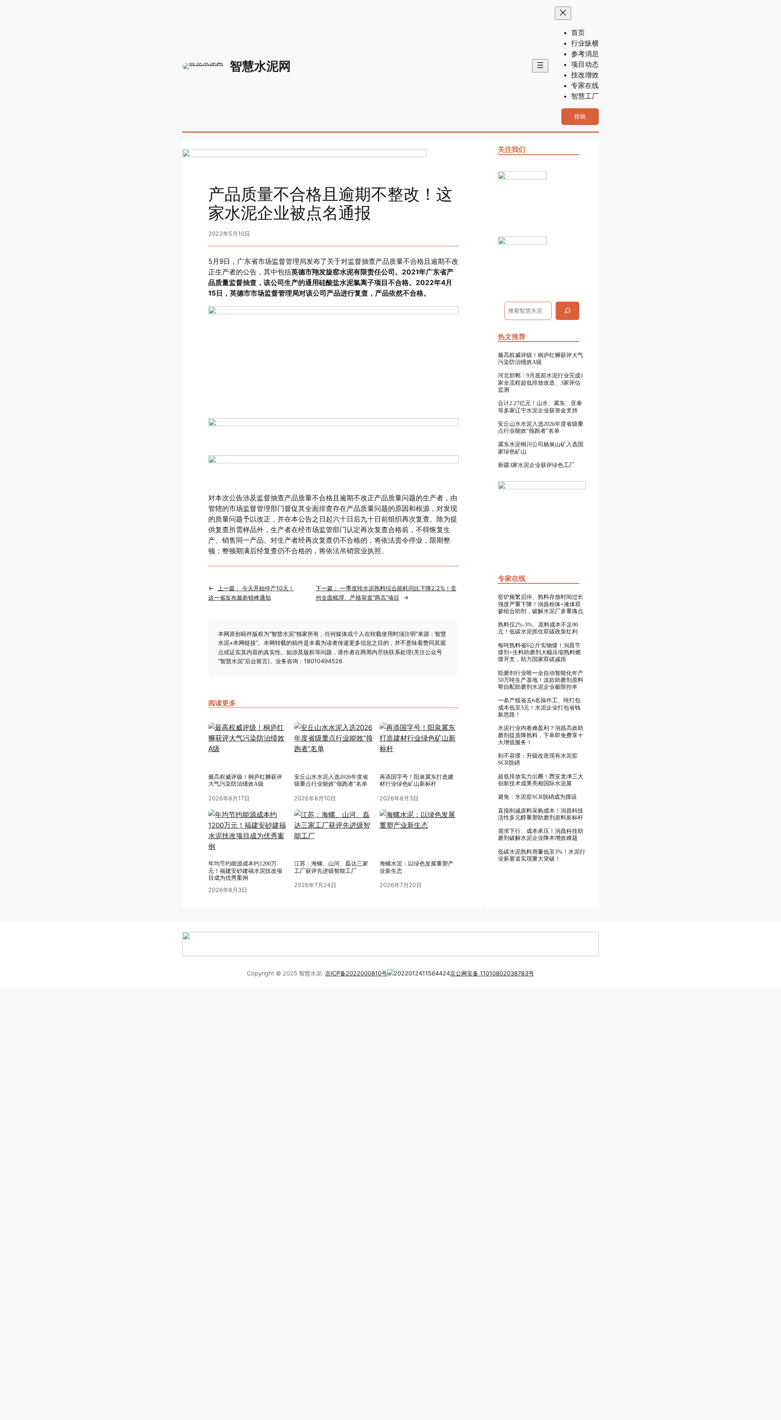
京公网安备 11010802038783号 (492, 973)
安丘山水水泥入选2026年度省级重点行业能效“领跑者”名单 (331, 780)
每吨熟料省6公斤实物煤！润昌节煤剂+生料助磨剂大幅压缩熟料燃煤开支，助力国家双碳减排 (539, 652)
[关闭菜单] (563, 13)
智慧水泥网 (260, 66)
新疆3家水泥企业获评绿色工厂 (536, 465)
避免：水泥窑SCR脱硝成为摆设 (537, 796)
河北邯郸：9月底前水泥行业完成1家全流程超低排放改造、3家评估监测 (540, 382)
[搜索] (567, 311)
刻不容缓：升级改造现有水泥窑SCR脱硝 (538, 759)
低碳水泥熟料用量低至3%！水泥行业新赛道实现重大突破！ (541, 855)
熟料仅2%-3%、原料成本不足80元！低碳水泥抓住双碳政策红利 (538, 628)
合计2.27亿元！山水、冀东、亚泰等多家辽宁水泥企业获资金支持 (540, 406)
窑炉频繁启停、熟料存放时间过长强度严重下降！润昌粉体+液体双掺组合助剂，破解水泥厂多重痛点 (540, 604)
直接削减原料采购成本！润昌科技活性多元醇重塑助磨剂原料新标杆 (540, 814)
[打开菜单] (540, 65)
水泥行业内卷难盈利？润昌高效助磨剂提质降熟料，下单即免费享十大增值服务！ (540, 735)
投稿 (580, 116)
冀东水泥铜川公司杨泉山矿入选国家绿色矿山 (540, 447)
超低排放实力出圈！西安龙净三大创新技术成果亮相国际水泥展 (540, 780)
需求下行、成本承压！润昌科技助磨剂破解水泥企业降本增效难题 (540, 834)
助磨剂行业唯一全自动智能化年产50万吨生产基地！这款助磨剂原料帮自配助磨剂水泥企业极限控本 (540, 680)
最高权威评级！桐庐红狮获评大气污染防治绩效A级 (540, 358)
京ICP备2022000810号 (356, 973)
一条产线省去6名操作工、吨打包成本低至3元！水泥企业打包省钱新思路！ (539, 707)
